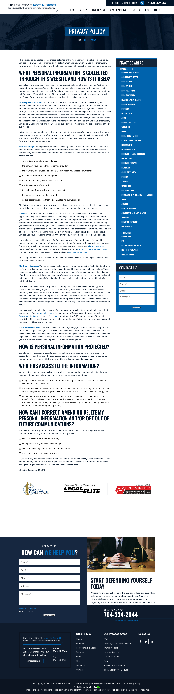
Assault (124, 204)
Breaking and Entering (130, 72)
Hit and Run (126, 236)
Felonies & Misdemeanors (131, 99)
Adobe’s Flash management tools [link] (92, 249)
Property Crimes (128, 104)
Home (72, 9)
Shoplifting (126, 185)
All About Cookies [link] (96, 246)
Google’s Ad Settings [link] (77, 252)
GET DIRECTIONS (33, 661)
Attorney (83, 9)
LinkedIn (151, 641)
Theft (123, 199)
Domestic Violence (128, 208)
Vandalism (125, 127)
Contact (157, 9)
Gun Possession (127, 190)
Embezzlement (127, 113)
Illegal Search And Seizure (116, 670)
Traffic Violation (111, 648)
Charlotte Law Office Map (34, 655)
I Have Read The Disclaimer (30, 611)
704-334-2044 (156, 2)
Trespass (125, 217)
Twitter (146, 641)
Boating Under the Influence (132, 245)
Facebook (140, 641)
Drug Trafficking (128, 95)
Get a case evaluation (49, 615)
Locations (80, 665)
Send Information (136, 307)
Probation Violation (129, 136)
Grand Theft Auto (128, 172)
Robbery (124, 176)
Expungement (126, 145)
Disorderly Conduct (129, 167)
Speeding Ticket (127, 254)
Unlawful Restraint (129, 222)
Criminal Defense (126, 69)
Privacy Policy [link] (133, 683)
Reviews (80, 652)
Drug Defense (126, 81)
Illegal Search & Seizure (131, 140)
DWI (122, 241)
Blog (147, 9)
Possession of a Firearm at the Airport (137, 194)
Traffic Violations (127, 233)
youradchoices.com (45, 313)
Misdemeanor (126, 226)
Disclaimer (22, 608)
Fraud (123, 131)
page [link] (57, 316)
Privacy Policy (32, 608)
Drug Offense (126, 86)
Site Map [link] (121, 683)
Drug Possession (128, 90)
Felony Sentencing (128, 149)
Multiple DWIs (126, 158)
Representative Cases (119, 9)
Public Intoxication (129, 163)
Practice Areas (98, 9)
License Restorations (129, 250)
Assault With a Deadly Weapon (133, 213)
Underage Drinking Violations (133, 154)
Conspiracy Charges (129, 77)
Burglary (125, 108)
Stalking (124, 181)
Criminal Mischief (128, 122)
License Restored (112, 652)
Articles (136, 9)
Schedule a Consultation (126, 620)
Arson (123, 117)
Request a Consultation (124, 3)
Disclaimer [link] (109, 683)
